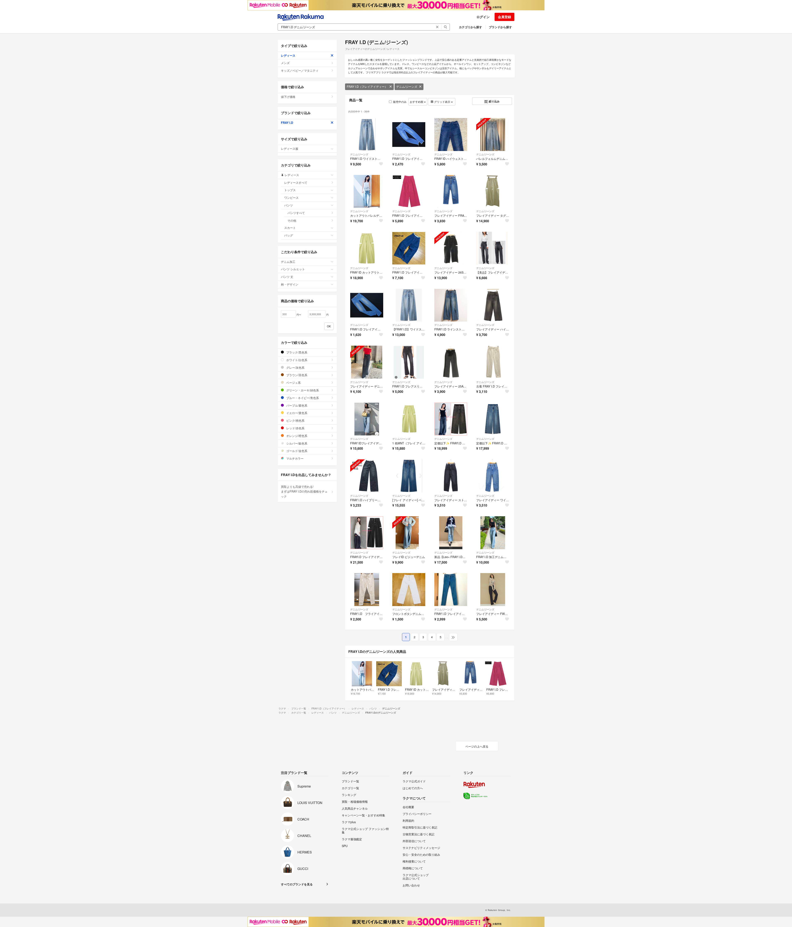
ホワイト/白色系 (296, 360)
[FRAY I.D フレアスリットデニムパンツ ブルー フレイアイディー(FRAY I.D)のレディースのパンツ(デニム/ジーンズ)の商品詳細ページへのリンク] (408, 362)
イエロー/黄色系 (296, 413)
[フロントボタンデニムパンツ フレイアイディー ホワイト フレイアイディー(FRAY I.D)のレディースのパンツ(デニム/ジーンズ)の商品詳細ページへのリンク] (408, 589)
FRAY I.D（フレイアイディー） (367, 86)
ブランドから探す (500, 27)
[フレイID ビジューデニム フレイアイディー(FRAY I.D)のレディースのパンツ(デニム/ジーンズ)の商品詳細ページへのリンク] (408, 532)
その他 (292, 220)
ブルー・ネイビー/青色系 (302, 398)
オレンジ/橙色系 (296, 436)
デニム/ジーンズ (406, 86)
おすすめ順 (417, 102)
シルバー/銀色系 (296, 443)
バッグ (288, 235)
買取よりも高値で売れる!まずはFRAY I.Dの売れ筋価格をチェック (304, 492)
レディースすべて (295, 182)
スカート (290, 228)
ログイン (483, 16)
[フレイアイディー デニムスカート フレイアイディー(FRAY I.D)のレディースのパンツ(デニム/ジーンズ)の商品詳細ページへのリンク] (366, 362)
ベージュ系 (293, 382)
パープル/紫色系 (296, 405)
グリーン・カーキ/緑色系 (302, 390)
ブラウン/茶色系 (296, 375)
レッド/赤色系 (294, 428)
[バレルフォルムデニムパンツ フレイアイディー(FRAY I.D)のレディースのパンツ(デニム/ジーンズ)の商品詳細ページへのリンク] (492, 134)
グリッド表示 (442, 102)
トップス (290, 190)
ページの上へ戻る (476, 746)
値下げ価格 (288, 97)
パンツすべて (296, 213)
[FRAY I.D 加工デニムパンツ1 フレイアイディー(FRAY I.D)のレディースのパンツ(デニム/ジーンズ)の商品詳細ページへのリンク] (492, 532)
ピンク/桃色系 (294, 420)
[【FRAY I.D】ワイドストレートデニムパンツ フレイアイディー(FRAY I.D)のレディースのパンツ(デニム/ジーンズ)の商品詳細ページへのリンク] (408, 305)
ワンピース (291, 197)
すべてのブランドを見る (297, 884)
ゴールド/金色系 (296, 451)
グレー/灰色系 (294, 367)
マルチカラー (294, 458)
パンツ (288, 205)
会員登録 (504, 16)
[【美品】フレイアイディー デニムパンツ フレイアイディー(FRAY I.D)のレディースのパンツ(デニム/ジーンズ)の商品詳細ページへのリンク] (492, 248)
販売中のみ (400, 102)
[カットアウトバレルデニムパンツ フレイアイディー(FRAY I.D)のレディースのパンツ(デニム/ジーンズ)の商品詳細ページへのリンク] (366, 191)
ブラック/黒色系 (296, 352)
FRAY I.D (287, 123)
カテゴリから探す (470, 27)
